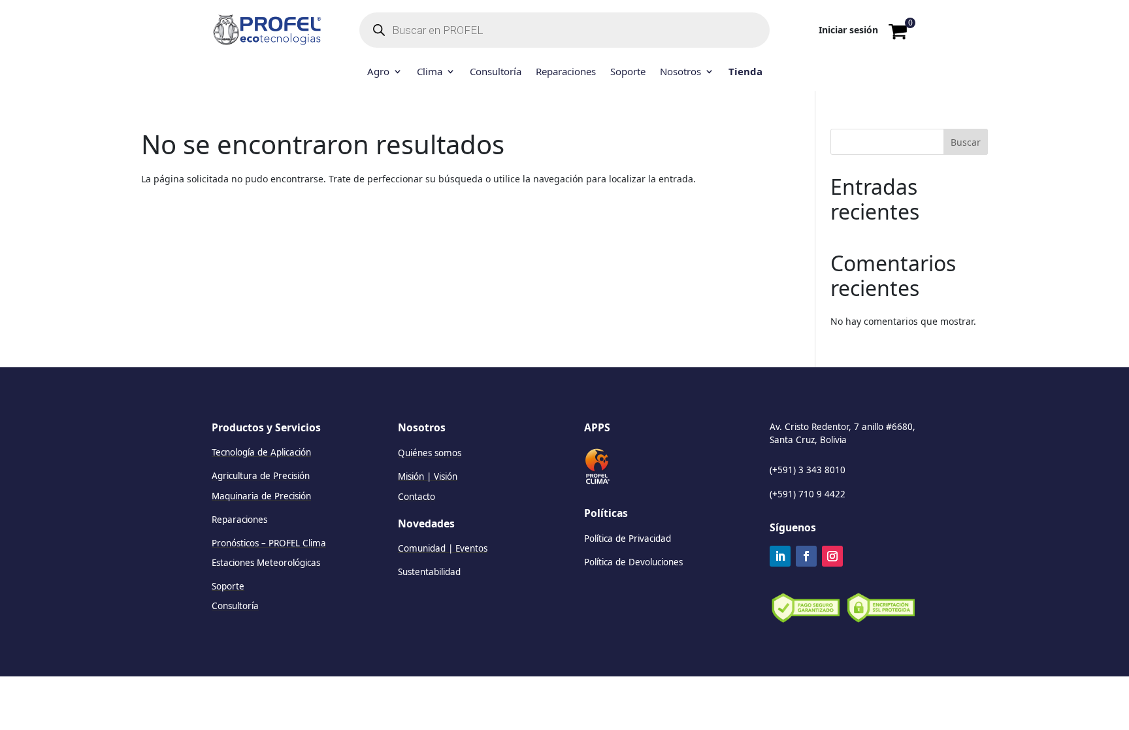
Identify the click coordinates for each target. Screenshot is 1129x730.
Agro (378, 72)
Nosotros (680, 72)
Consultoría (495, 72)
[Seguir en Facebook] (806, 556)
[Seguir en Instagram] (832, 556)
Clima (429, 72)
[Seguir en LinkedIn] (780, 556)
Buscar (966, 142)
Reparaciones (566, 72)
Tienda (745, 72)
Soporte (628, 72)
